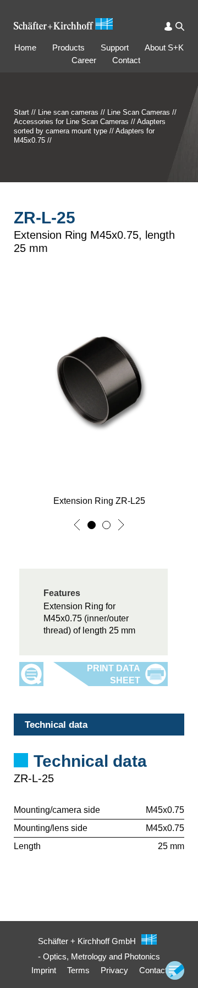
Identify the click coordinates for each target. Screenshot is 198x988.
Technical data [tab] (56, 725)
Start (21, 112)
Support (115, 47)
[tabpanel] (99, 785)
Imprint (43, 970)
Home (25, 47)
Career (84, 60)
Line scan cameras (68, 112)
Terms (78, 970)
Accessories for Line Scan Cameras (71, 121)
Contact (126, 60)
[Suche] (179, 26)
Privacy (114, 970)
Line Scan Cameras (138, 112)
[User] (168, 26)
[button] (77, 524)
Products (68, 47)
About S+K (164, 47)
